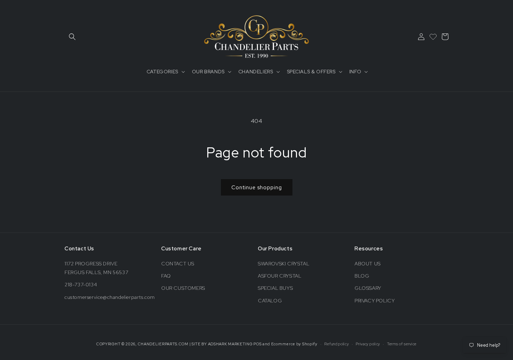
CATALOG (270, 300)
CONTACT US (177, 263)
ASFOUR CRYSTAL (279, 276)
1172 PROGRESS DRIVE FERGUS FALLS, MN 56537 (96, 267)
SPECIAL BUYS (275, 288)
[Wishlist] (433, 36)
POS (257, 343)
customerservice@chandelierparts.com (110, 297)
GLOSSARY (368, 288)
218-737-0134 (81, 284)
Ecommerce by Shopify (294, 343)
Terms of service (402, 343)
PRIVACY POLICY (375, 300)
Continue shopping (256, 187)
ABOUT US (368, 263)
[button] (72, 36)
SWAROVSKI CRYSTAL (283, 263)
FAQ (166, 276)
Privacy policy (368, 343)
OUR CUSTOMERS (183, 288)
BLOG (362, 276)
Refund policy (336, 343)
